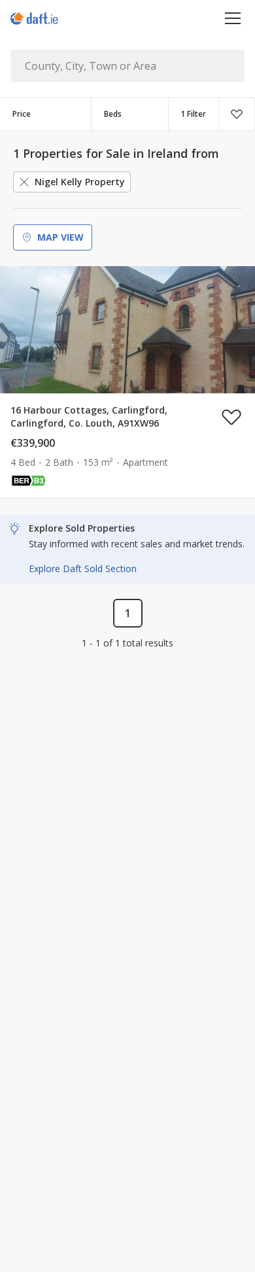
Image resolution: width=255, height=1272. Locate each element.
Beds (113, 113)
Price (21, 113)
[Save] (236, 114)
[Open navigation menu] (233, 18)
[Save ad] (231, 417)
